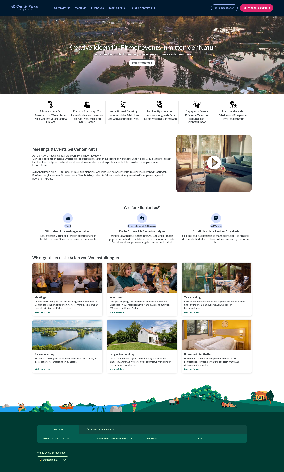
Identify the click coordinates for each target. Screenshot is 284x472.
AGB (200, 438)
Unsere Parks (62, 8)
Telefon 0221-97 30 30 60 (56, 438)
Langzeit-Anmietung (142, 8)
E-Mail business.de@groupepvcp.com (114, 438)
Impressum (151, 438)
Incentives (97, 8)
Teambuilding (117, 8)
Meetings (80, 8)
